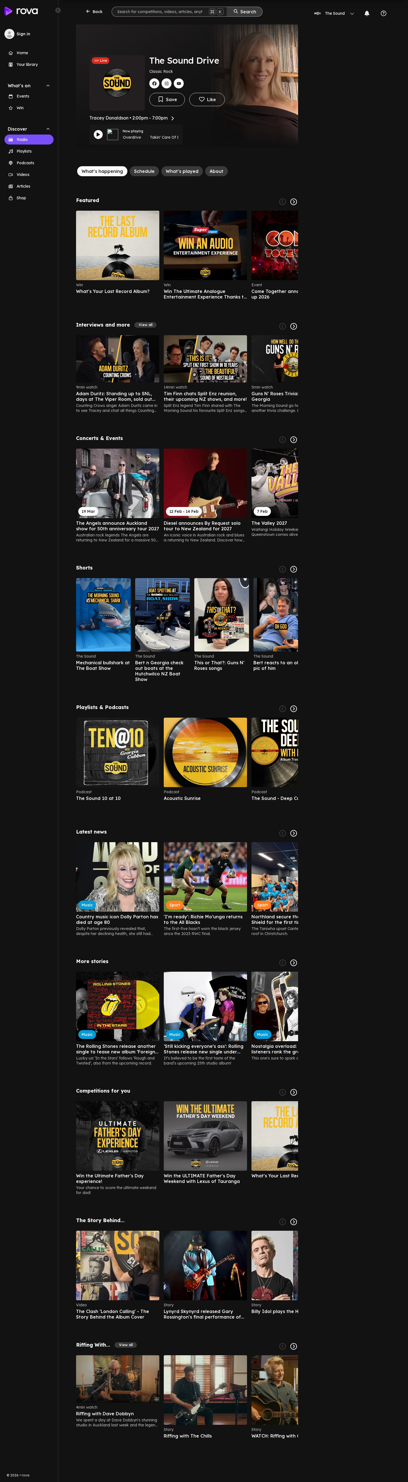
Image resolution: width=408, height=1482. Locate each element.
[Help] (383, 13)
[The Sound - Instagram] (167, 83)
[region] (187, 255)
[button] (145, 325)
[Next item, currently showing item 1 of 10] (293, 439)
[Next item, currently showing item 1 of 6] (293, 201)
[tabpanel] (187, 820)
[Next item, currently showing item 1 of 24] (293, 833)
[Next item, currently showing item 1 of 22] (293, 569)
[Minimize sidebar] (58, 10)
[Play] (98, 134)
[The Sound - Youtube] (179, 83)
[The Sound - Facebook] (154, 83)
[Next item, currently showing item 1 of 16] (293, 962)
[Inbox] (367, 13)
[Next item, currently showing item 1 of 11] (293, 326)
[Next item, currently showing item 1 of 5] (293, 1092)
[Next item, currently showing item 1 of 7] (293, 1346)
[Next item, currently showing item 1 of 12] (293, 708)
